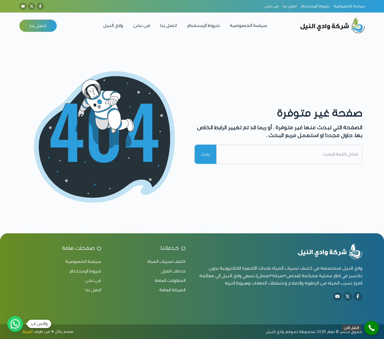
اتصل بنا (168, 25)
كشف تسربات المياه (292, 268)
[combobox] (289, 154)
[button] (15, 324)
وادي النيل (113, 25)
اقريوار (27, 331)
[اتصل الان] (371, 328)
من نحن (141, 25)
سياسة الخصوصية (248, 25)
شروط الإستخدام (203, 25)
